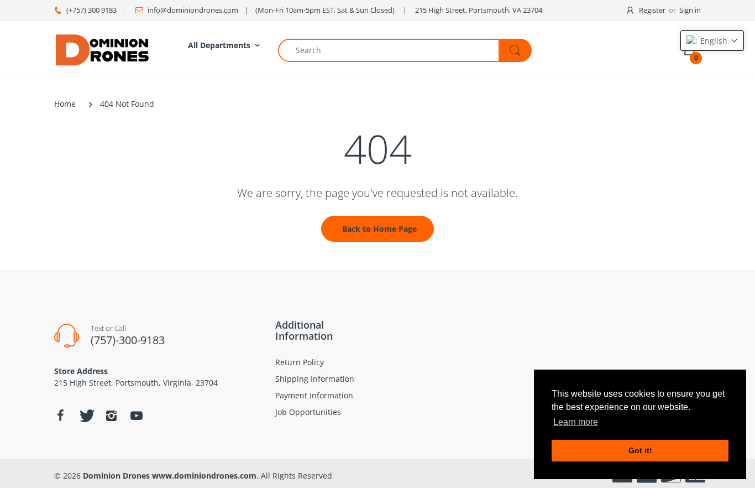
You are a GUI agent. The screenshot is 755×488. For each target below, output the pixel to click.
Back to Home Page (379, 229)
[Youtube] (136, 415)
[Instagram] (111, 415)
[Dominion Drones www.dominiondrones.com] (102, 49)
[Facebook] (60, 415)
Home (65, 103)
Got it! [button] (640, 450)
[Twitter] (86, 415)
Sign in (690, 10)
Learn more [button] (575, 422)
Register (652, 10)
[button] (712, 40)
